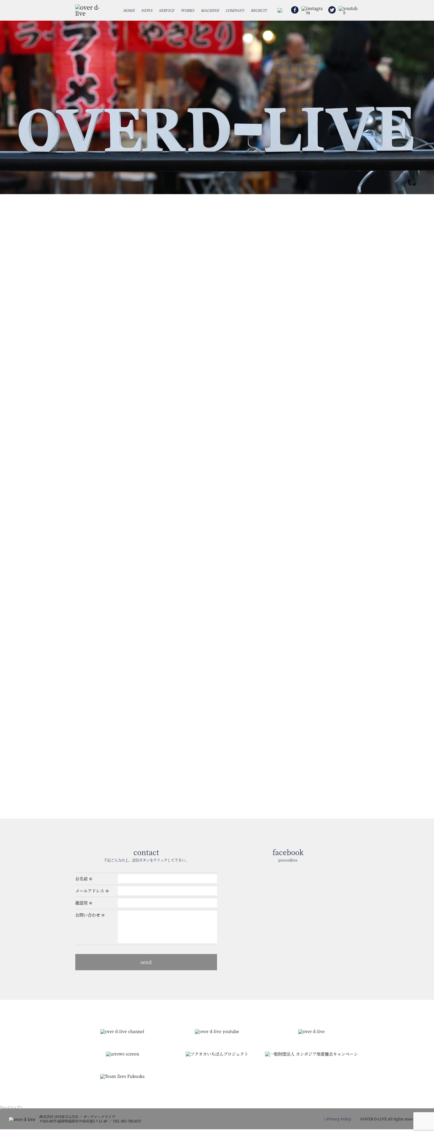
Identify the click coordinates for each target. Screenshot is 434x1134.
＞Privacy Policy (337, 1118)
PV (274, 342)
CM (217, 342)
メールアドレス (89, 891)
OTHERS (331, 342)
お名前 (81, 878)
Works (187, 10)
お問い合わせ (87, 915)
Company (235, 10)
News (146, 10)
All (103, 342)
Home (129, 10)
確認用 (81, 903)
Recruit (259, 10)
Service (166, 10)
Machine (210, 10)
